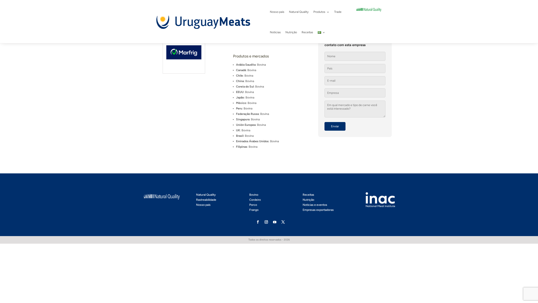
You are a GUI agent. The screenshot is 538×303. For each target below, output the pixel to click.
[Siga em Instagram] (266, 222)
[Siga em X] (283, 222)
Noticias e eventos (315, 205)
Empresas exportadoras (318, 210)
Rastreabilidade (206, 200)
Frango (253, 210)
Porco (253, 205)
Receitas (307, 32)
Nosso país (277, 12)
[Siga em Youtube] (274, 222)
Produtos (319, 12)
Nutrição (291, 32)
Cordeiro (255, 200)
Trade (338, 12)
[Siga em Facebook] (257, 222)
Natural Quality (299, 12)
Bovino (253, 195)
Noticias (275, 32)
